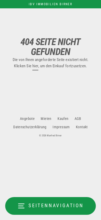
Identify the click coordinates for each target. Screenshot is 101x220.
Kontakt (82, 127)
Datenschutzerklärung (30, 127)
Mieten (46, 119)
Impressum (61, 127)
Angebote (27, 119)
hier (35, 66)
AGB (78, 119)
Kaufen (62, 119)
